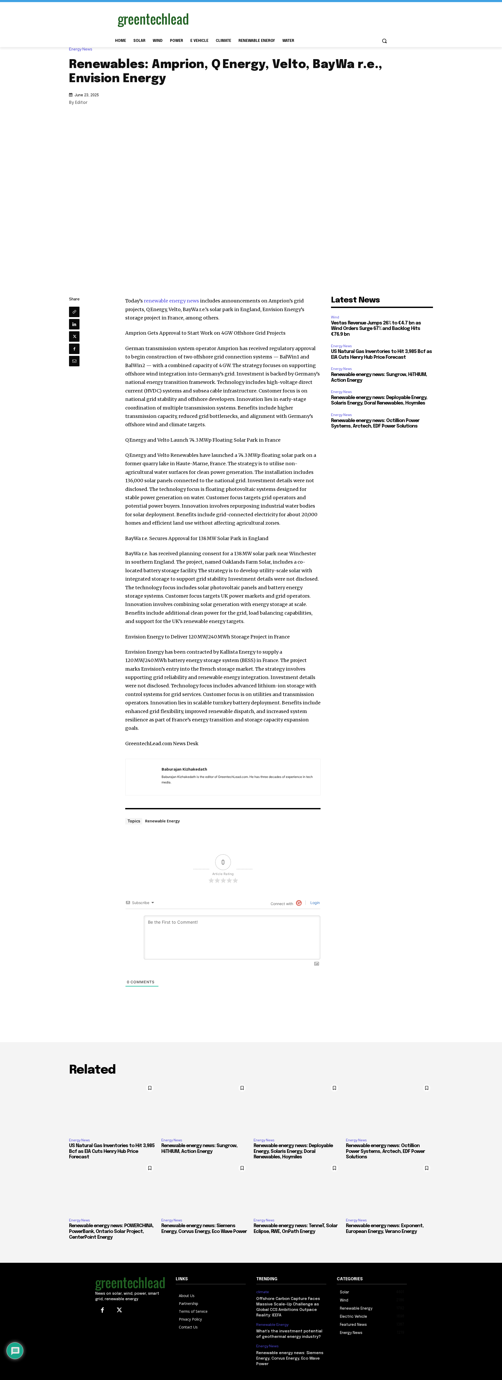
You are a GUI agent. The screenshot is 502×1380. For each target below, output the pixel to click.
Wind (335, 317)
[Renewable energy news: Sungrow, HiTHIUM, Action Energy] (204, 1108)
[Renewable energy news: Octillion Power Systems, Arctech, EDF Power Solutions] (389, 1108)
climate (262, 1292)
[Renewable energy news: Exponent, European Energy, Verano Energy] (389, 1188)
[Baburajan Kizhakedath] (143, 777)
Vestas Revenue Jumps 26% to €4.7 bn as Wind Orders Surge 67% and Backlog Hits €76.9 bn (376, 329)
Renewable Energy (162, 820)
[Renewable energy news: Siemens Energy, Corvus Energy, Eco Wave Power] (204, 1188)
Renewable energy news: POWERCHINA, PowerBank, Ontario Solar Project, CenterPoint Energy (111, 1231)
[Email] (74, 361)
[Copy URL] (74, 312)
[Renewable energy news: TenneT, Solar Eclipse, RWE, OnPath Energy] (297, 1188)
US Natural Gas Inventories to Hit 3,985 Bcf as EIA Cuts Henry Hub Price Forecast (112, 1151)
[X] (74, 336)
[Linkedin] (74, 324)
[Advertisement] (290, 19)
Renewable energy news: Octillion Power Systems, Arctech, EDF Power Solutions (385, 1151)
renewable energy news (171, 301)
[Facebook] (74, 349)
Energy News (80, 49)
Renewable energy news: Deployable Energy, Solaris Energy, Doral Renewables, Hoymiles (293, 1151)
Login (314, 902)
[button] (384, 41)
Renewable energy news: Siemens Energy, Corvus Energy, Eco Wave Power (289, 1358)
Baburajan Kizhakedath (184, 769)
